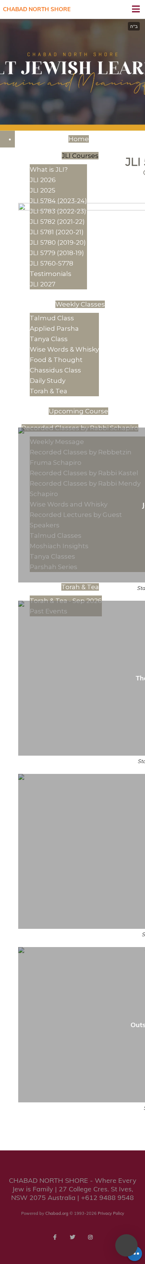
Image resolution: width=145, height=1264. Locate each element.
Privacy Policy (111, 1213)
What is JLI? (49, 169)
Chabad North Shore (37, 9)
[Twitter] (72, 1237)
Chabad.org (56, 1213)
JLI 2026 (43, 180)
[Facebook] (55, 1237)
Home (78, 139)
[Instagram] (90, 1237)
